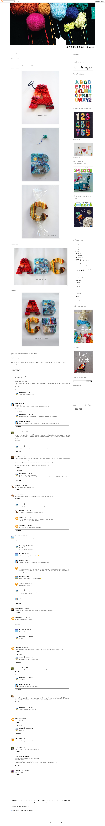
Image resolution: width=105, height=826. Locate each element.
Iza (15, 456)
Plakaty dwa (78, 272)
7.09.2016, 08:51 (24, 695)
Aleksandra (18, 608)
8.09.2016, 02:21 (22, 738)
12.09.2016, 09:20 (25, 770)
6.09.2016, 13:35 (24, 432)
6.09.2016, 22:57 (27, 576)
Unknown (21, 517)
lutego (77, 291)
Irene (16, 718)
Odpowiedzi (19, 389)
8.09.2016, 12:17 (22, 747)
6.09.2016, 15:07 (23, 494)
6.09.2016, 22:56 (28, 517)
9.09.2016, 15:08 (25, 756)
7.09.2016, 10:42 (29, 707)
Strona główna (40, 800)
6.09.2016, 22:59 (27, 629)
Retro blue (21, 525)
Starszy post (67, 800)
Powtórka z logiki (79, 277)
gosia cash (17, 432)
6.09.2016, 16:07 (29, 446)
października (79, 257)
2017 (76, 249)
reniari (16, 747)
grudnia (78, 253)
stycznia (78, 293)
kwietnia (78, 288)
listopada (78, 255)
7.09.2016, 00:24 (29, 590)
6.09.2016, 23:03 (28, 583)
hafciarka (17, 647)
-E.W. (16, 738)
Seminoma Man (18, 617)
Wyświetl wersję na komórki (40, 802)
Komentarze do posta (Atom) (23, 806)
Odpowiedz (17, 386)
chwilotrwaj (17, 770)
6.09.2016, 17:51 (27, 553)
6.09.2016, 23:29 (24, 647)
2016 (76, 251)
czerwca (78, 284)
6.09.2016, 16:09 (29, 473)
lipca (77, 282)
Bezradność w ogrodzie (81, 264)
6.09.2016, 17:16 (27, 510)
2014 (76, 298)
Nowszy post (14, 800)
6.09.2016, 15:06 (23, 485)
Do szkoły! (78, 274)
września (78, 259)
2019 (76, 246)
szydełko (17, 370)
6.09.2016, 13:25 (22, 403)
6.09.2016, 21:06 (25, 608)
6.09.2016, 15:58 (29, 414)
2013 (76, 300)
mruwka (17, 485)
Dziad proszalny (79, 276)
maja (77, 286)
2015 (76, 296)
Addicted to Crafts (23, 567)
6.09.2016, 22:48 (26, 617)
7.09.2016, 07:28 (24, 667)
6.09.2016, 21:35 (32, 567)
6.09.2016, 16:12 (29, 504)
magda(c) (17, 695)
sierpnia (78, 280)
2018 (76, 248)
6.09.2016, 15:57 (29, 392)
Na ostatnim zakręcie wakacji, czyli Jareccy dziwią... (83, 269)
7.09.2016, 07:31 (29, 677)
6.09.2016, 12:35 (25, 381)
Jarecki (17, 536)
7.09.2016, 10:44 (26, 598)
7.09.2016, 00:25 (29, 636)
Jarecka (21, 392)
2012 (76, 302)
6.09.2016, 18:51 (26, 560)
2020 (76, 244)
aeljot (16, 403)
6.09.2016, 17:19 (26, 421)
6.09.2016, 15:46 (23, 536)
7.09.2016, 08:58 (22, 718)
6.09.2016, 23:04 (28, 525)
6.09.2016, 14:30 (21, 456)
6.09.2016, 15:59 (29, 545)
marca (77, 290)
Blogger (61, 822)
